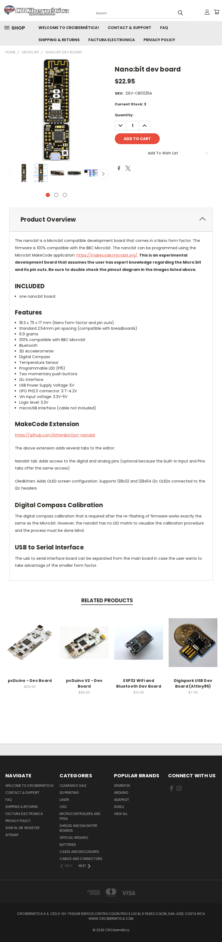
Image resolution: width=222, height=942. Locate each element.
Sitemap (11, 835)
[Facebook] (119, 168)
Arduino (121, 792)
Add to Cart (30, 647)
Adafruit (121, 799)
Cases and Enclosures (79, 851)
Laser (64, 799)
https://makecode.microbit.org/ (106, 255)
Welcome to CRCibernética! (68, 27)
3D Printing (69, 792)
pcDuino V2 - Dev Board (84, 683)
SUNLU (119, 806)
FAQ (164, 27)
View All (121, 813)
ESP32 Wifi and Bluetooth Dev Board (138, 683)
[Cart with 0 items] (216, 12)
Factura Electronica (111, 40)
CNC (63, 806)
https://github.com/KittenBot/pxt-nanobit (55, 435)
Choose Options (139, 647)
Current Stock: (130, 104)
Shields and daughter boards (78, 828)
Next (103, 174)
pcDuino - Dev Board (30, 680)
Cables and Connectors (81, 858)
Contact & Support (129, 27)
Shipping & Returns (59, 40)
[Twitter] (128, 168)
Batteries (68, 844)
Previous (9, 174)
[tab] (111, 219)
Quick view (29, 637)
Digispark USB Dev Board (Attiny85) (193, 683)
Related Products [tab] (107, 600)
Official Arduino (74, 837)
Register (32, 828)
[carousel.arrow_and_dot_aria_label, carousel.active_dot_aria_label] (48, 195)
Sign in (11, 828)
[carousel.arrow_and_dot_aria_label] (56, 195)
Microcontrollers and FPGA (80, 816)
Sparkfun (122, 785)
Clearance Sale (73, 785)
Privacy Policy (159, 40)
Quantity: (124, 115)
